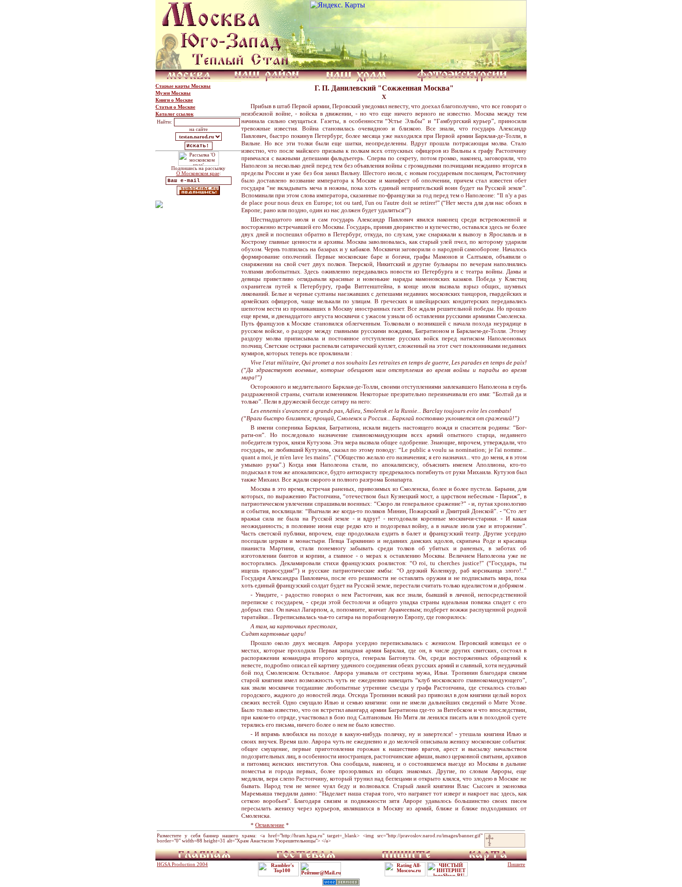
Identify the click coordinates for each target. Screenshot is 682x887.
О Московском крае (197, 173)
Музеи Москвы (173, 93)
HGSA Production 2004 (182, 864)
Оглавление (269, 825)
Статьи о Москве (175, 107)
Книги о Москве (174, 100)
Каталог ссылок (174, 114)
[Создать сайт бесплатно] (341, 883)
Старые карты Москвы (183, 86)
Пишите (516, 864)
